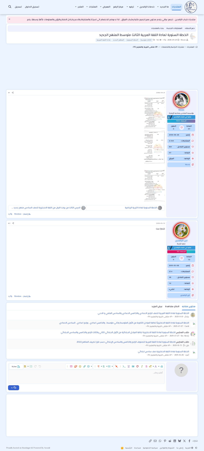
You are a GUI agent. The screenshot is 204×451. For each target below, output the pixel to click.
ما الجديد (164, 7)
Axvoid (47, 448)
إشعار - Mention (21, 214)
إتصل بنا (179, 448)
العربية (188, 448)
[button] (158, 7)
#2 (9, 223)
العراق (171, 158)
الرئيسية (128, 448)
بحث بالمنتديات (157, 28)
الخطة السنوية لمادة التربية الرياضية (141, 208)
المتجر (80, 7)
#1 (9, 92)
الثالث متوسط (146, 40)
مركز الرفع (118, 7)
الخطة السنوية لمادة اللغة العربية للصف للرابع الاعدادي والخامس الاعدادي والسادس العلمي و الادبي (143, 313)
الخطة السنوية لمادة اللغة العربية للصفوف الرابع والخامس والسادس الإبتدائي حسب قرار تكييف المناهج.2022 (126, 342)
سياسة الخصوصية (150, 448)
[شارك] (13, 93)
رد (9, 214)
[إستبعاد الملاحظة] (10, 19)
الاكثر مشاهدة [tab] (172, 306)
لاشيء (171, 289)
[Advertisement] (102, 70)
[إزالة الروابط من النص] (116, 366)
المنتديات (176, 7)
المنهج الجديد (118, 40)
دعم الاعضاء (190, 28)
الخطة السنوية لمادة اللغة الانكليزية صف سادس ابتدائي (163, 351)
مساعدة (137, 448)
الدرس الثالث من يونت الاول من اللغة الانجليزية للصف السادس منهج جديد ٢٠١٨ (45, 208)
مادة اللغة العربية (103, 40)
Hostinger (26, 448)
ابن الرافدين (185, 295)
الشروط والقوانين (167, 448)
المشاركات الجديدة (174, 28)
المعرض (106, 7)
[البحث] (10, 7)
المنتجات (93, 7)
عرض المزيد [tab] (157, 306)
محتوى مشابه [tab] (188, 306)
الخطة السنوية (132, 40)
